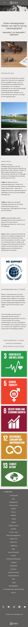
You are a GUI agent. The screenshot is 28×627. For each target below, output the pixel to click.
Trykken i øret (13, 539)
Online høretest (13, 505)
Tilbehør (13, 509)
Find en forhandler (13, 552)
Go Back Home (8, 491)
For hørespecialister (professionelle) (13, 589)
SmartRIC (13, 529)
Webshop (13, 515)
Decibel (13, 522)
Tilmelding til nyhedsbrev (13, 559)
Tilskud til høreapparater (13, 535)
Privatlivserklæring (13, 576)
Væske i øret (13, 542)
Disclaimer (13, 569)
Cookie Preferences (13, 572)
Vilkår (13, 579)
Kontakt (13, 555)
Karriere (13, 592)
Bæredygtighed (13, 586)
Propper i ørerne (13, 525)
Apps (13, 499)
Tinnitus (13, 512)
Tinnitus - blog (13, 532)
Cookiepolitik (13, 566)
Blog (13, 549)
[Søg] (23, 2)
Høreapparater (13, 502)
